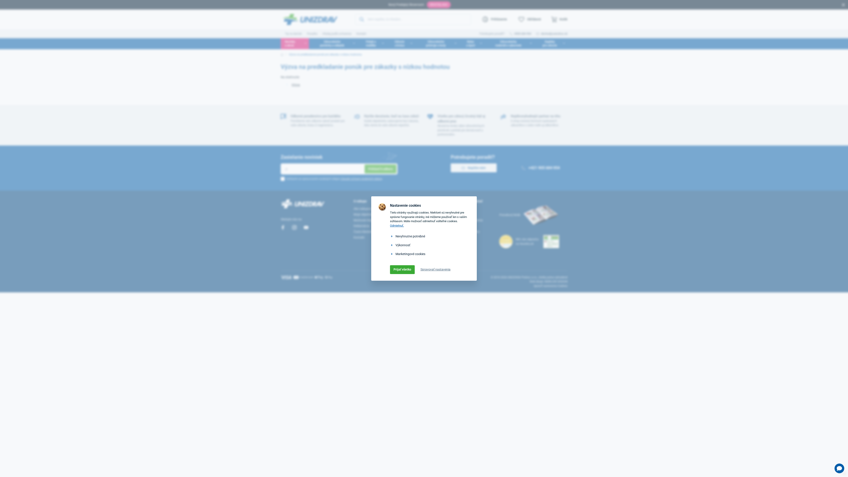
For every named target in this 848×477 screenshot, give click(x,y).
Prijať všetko (402, 269)
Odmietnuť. (397, 225)
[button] (839, 468)
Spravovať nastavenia (435, 269)
